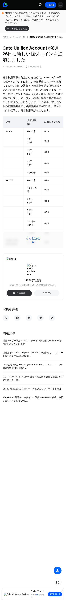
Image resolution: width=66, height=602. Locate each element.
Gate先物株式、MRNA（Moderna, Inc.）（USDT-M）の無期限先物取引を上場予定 (32, 366)
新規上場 (20, 36)
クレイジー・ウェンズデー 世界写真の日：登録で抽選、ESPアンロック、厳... (33, 378)
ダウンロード (55, 594)
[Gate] (5, 4)
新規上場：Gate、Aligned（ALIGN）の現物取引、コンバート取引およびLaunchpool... (33, 354)
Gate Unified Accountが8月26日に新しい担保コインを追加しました (46, 37)
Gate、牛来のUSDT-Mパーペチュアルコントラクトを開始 (32, 388)
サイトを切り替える (17, 28)
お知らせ (7, 36)
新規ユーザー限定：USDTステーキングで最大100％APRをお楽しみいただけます (32, 342)
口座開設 (50, 5)
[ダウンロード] (58, 570)
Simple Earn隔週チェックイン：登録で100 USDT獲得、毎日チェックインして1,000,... (33, 399)
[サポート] (58, 582)
